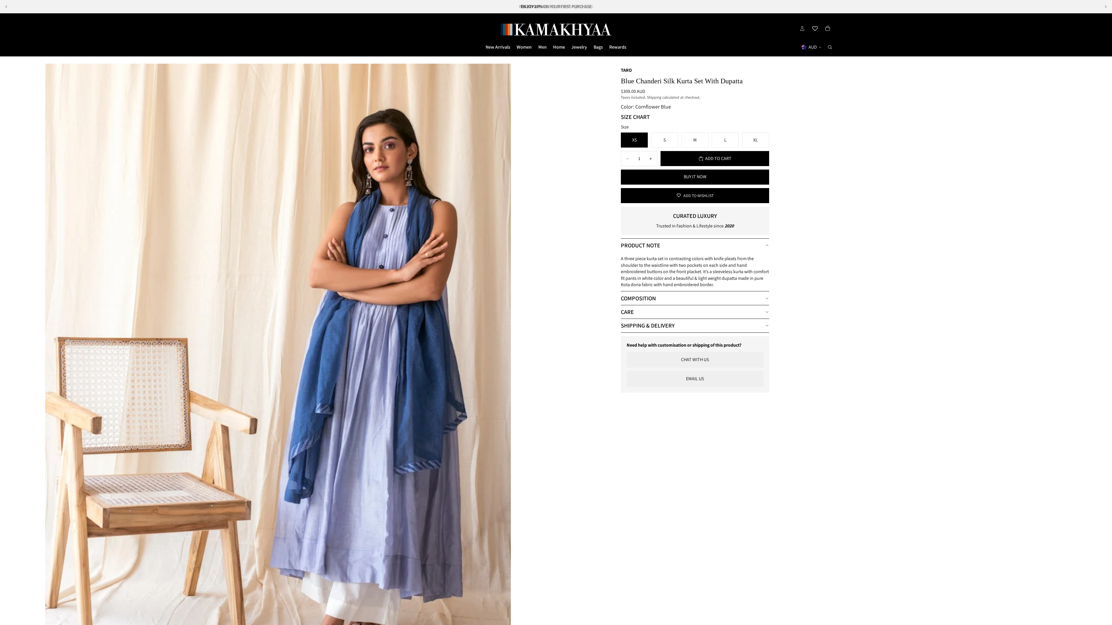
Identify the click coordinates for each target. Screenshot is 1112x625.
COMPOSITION (638, 298)
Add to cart (718, 158)
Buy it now (695, 177)
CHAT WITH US (695, 359)
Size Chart (635, 116)
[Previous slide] (6, 6)
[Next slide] (1105, 6)
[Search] (830, 47)
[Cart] (827, 28)
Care (627, 312)
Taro (626, 70)
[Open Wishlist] (815, 28)
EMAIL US (695, 379)
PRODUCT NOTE (640, 245)
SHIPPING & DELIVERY (648, 325)
